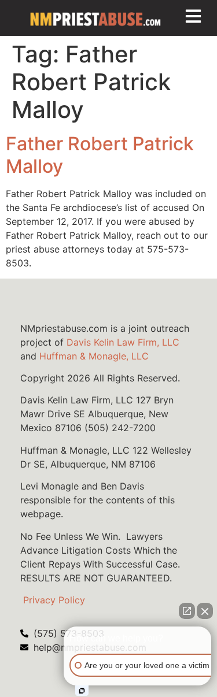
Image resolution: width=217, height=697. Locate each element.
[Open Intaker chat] (82, 690)
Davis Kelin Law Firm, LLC (123, 342)
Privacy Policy (54, 600)
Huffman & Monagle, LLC (94, 356)
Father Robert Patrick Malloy (100, 154)
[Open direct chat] (187, 611)
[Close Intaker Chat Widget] (205, 611)
